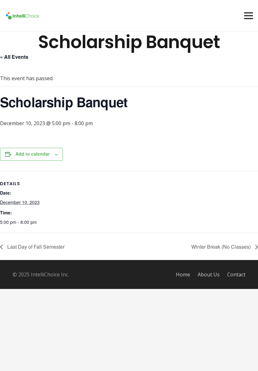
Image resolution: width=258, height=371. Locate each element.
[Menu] (248, 16)
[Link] (22, 16)
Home (183, 274)
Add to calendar (32, 154)
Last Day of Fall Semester (35, 246)
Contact (236, 274)
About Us (209, 274)
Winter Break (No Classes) (221, 246)
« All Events (14, 56)
